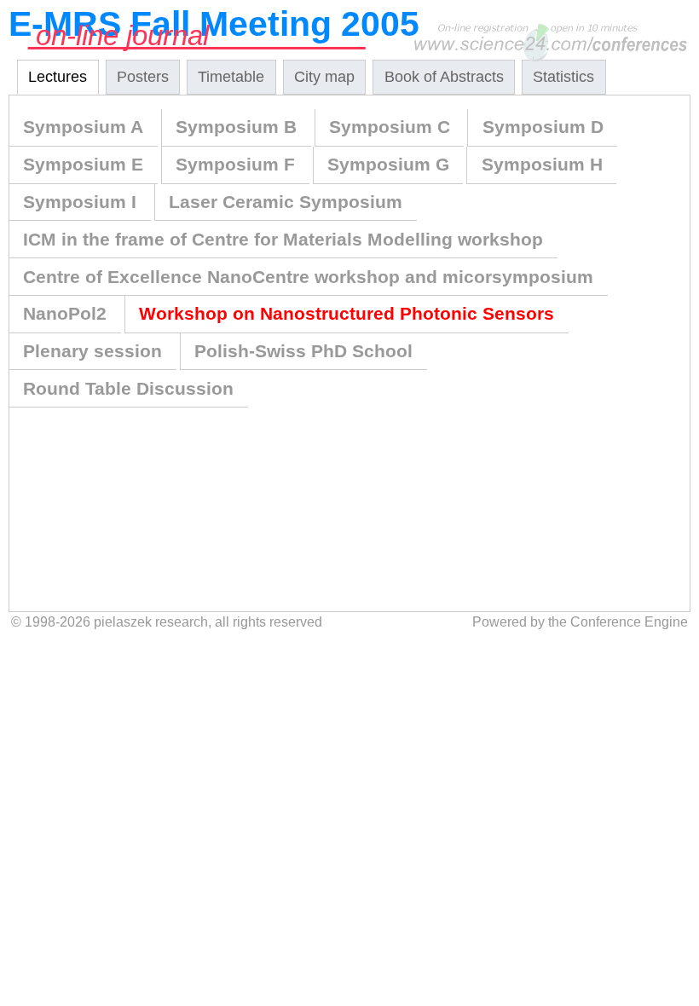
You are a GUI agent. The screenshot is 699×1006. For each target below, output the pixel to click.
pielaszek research (151, 622)
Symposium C (389, 126)
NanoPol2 (65, 313)
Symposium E (83, 164)
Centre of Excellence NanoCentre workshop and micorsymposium (308, 276)
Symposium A (83, 126)
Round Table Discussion (128, 388)
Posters (143, 76)
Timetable (231, 76)
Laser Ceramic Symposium (285, 201)
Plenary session (92, 351)
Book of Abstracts (444, 76)
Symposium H (542, 164)
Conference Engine (629, 622)
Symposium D (543, 126)
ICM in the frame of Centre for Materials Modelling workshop (283, 239)
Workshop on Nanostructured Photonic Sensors (346, 313)
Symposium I (79, 201)
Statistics (563, 76)
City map (324, 76)
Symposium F (235, 164)
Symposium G (388, 164)
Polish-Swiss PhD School (303, 351)
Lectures (57, 76)
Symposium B (236, 126)
